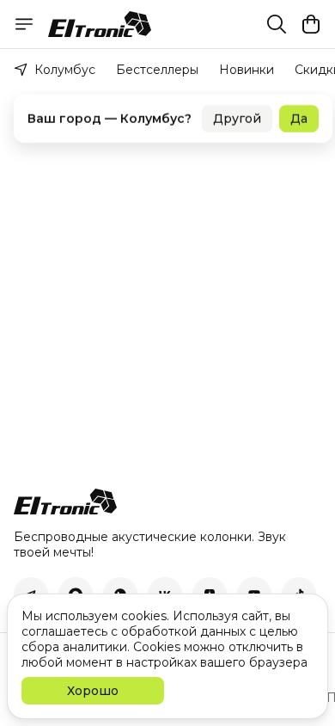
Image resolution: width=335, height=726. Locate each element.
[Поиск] (276, 24)
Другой (237, 112)
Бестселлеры (157, 69)
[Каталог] (24, 24)
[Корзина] (311, 24)
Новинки (246, 69)
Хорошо (93, 690)
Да (299, 112)
